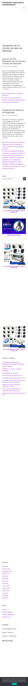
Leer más (6, 89)
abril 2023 (5, 583)
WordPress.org (6, 617)
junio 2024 (5, 566)
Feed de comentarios (8, 614)
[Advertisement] (14, 26)
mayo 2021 (5, 595)
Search (4, 176)
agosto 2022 (5, 590)
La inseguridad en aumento (10, 373)
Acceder (4, 609)
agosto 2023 (5, 573)
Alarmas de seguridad (10, 142)
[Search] (24, 178)
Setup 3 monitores (7, 366)
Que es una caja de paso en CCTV (12, 375)
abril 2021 (5, 598)
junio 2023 (5, 578)
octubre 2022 (6, 588)
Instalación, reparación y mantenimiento (13, 3)
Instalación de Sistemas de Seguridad (13, 111)
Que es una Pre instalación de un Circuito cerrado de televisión (13, 61)
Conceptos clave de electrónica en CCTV (14, 378)
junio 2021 (5, 593)
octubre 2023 (6, 569)
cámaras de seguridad (10, 151)
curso (5, 98)
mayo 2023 (5, 581)
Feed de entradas (7, 612)
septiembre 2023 (7, 571)
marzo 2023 (5, 586)
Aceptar (14, 683)
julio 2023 (5, 576)
